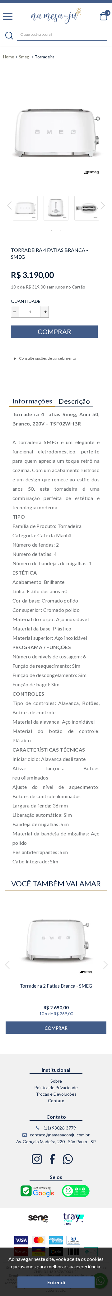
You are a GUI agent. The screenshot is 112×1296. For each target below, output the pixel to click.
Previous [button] (9, 206)
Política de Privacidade (56, 1087)
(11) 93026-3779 (59, 1127)
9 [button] (84, 1031)
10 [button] (93, 1031)
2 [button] (61, 231)
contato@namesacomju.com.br (59, 1134)
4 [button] (37, 1031)
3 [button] (28, 1031)
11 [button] (103, 1031)
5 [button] (47, 1031)
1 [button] (51, 231)
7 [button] (65, 1031)
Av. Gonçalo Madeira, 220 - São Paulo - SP (56, 1141)
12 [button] (56, 1040)
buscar (9, 36)
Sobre (56, 1081)
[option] (25, 211)
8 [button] (75, 1031)
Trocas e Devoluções (56, 1094)
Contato (56, 1100)
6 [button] (56, 1031)
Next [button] (102, 206)
